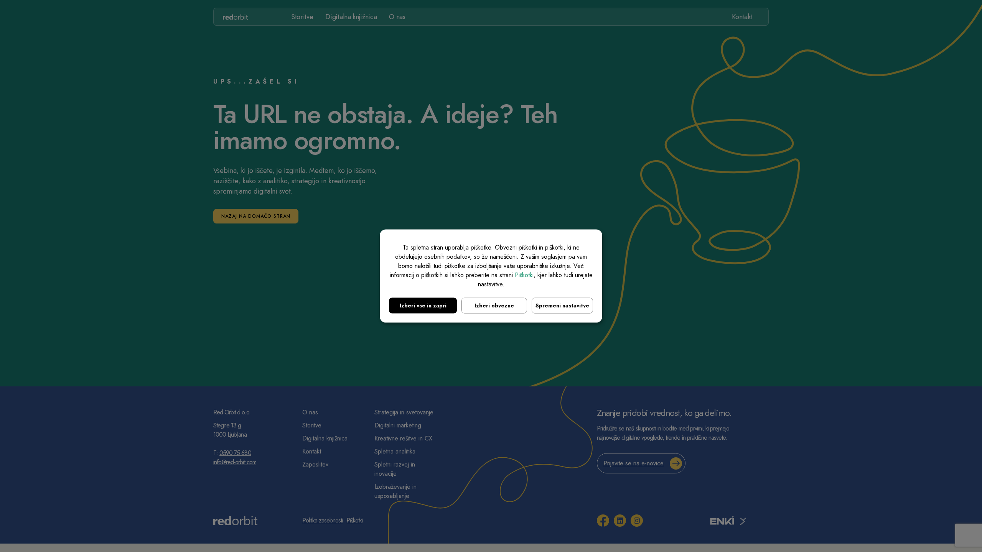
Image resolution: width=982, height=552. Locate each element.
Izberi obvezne (494, 305)
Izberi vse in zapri (423, 305)
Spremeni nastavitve (562, 305)
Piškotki (524, 275)
